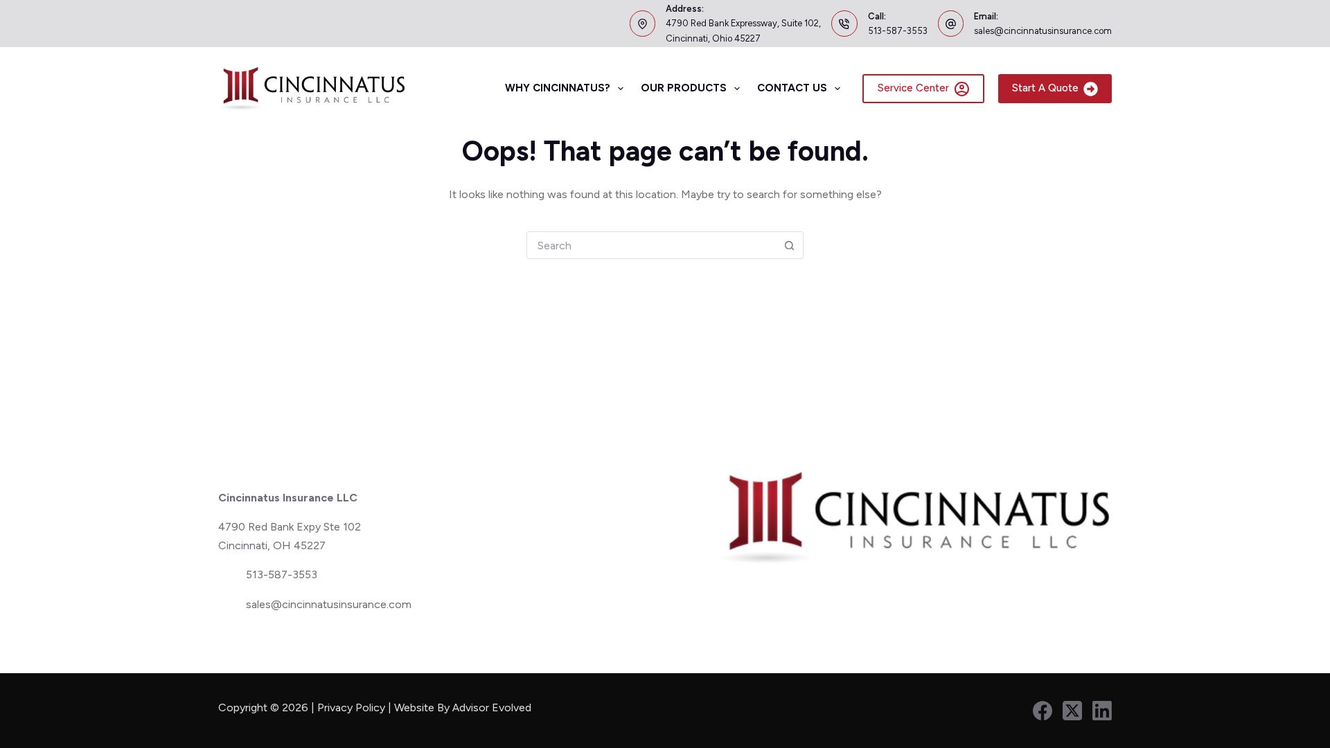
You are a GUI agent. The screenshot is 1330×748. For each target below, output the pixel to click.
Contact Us (792, 88)
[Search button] (789, 245)
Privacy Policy (351, 707)
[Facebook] (1042, 710)
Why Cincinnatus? (557, 88)
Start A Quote (1045, 88)
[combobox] (651, 245)
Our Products (684, 88)
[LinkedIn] (1102, 710)
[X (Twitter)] (1072, 710)
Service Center (913, 88)
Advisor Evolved (493, 707)
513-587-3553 (898, 31)
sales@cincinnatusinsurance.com (1043, 31)
